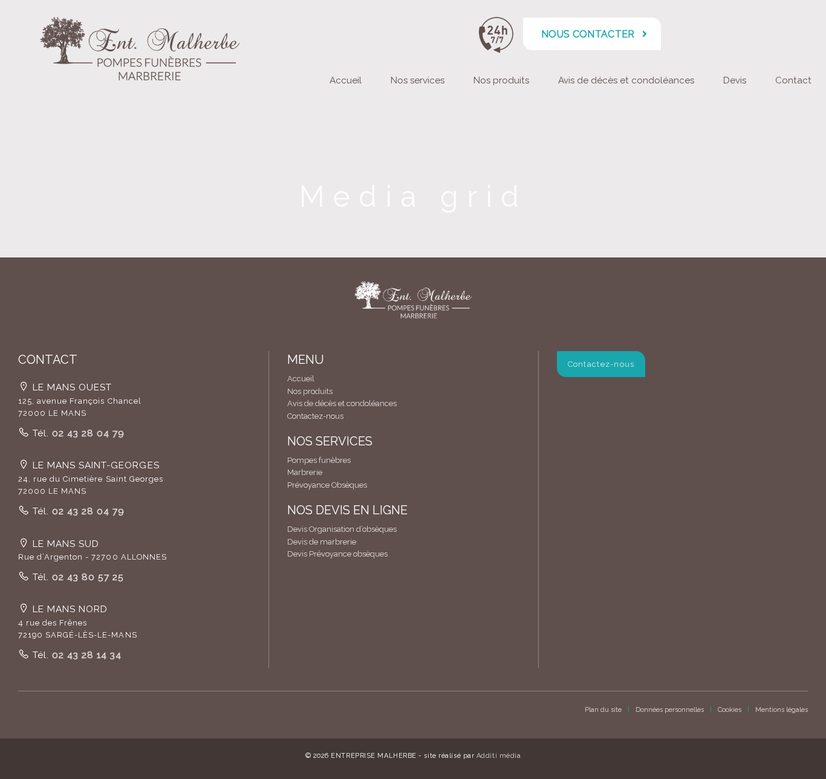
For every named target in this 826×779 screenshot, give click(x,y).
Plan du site (603, 710)
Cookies (729, 710)
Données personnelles (670, 710)
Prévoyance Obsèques (327, 485)
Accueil (346, 80)
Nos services (417, 80)
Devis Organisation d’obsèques (342, 529)
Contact (793, 80)
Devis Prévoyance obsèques (337, 553)
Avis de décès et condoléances (626, 80)
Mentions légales (781, 710)
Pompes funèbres (319, 460)
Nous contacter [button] (587, 34)
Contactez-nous (315, 416)
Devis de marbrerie (321, 541)
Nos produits (501, 80)
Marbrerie (304, 472)
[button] (413, 304)
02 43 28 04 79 (87, 433)
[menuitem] (345, 81)
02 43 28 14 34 (85, 655)
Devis (734, 80)
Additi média (498, 756)
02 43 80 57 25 (86, 577)
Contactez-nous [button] (601, 364)
